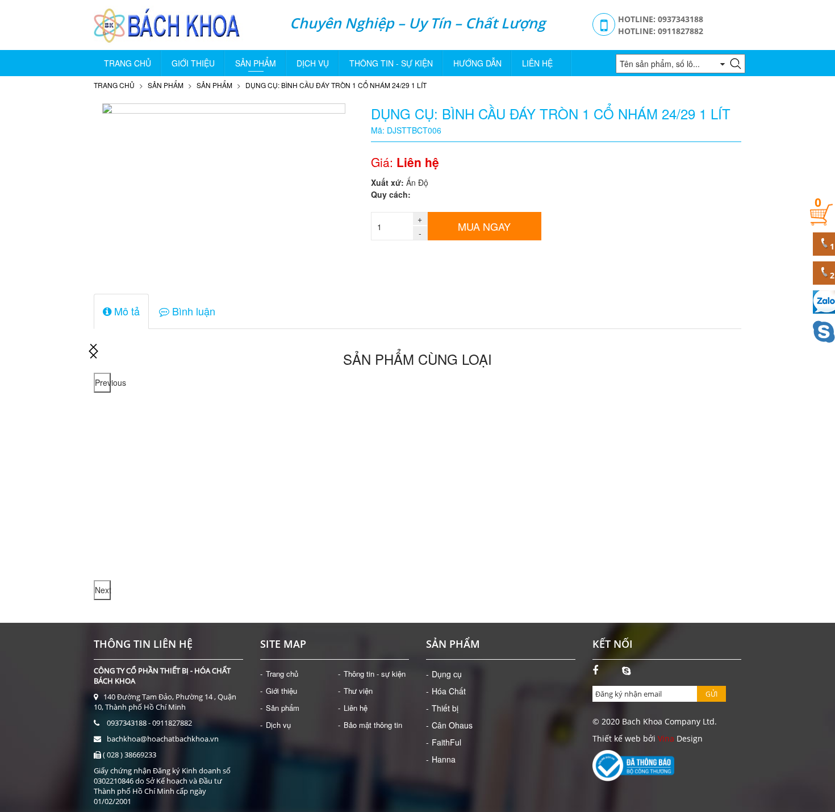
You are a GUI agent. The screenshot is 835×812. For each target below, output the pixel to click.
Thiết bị (445, 708)
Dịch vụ (313, 63)
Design (688, 738)
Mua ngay (484, 226)
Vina (666, 738)
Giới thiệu (193, 63)
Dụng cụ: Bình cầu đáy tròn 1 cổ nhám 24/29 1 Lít (336, 85)
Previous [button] (103, 382)
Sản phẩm (255, 63)
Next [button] (103, 590)
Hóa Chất (449, 691)
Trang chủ (127, 63)
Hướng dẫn (477, 63)
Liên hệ (537, 63)
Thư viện (358, 690)
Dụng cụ (447, 674)
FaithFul (446, 742)
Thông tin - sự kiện (391, 63)
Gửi (711, 694)
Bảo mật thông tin (373, 724)
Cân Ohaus (452, 725)
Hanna (444, 759)
